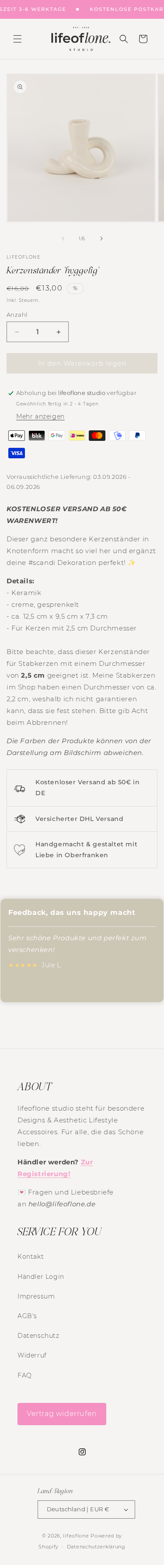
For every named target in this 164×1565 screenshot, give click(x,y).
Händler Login (40, 1277)
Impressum (36, 1296)
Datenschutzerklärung (96, 1547)
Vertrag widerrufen (62, 1413)
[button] (17, 38)
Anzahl (17, 314)
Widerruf (32, 1355)
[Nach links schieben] (63, 238)
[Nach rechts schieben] (101, 238)
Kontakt (30, 1256)
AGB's (27, 1316)
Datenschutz (38, 1336)
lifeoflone (76, 1536)
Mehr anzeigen (40, 416)
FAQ (24, 1375)
